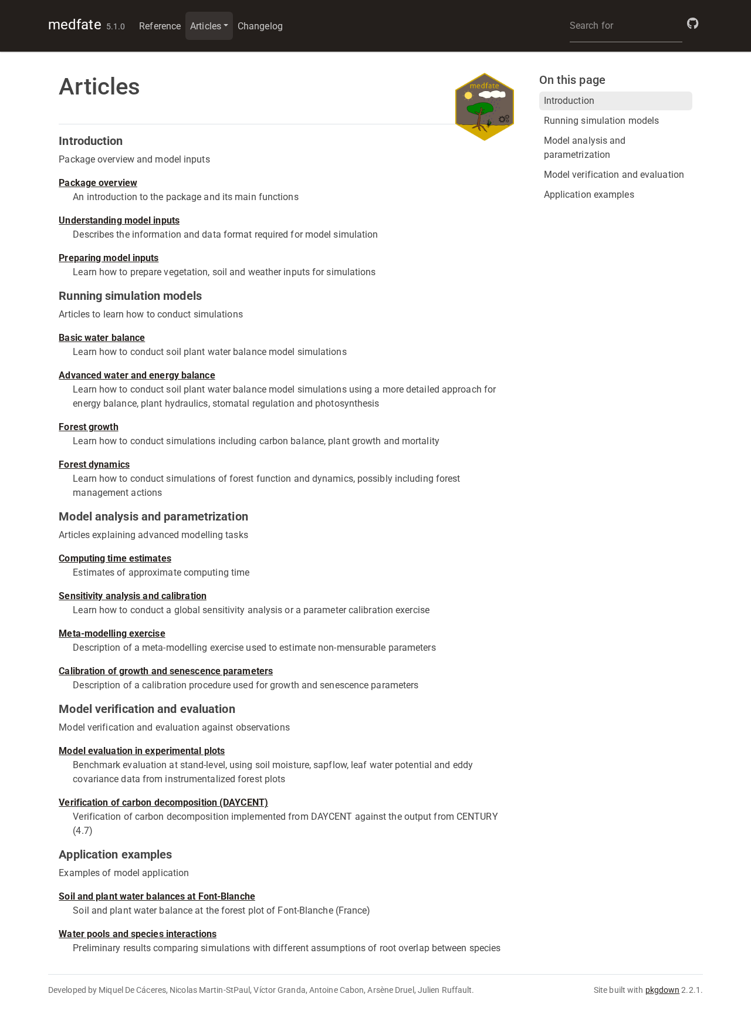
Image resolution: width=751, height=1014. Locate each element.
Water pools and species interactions (137, 933)
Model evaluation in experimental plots (142, 750)
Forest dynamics (94, 464)
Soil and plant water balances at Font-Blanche (157, 896)
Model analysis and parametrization (585, 147)
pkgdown (662, 990)
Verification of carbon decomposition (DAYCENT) (163, 802)
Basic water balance (102, 337)
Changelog (260, 26)
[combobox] (626, 25)
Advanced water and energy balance (137, 375)
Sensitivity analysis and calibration (133, 595)
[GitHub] (692, 23)
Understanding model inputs (119, 220)
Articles (205, 26)
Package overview (98, 182)
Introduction (569, 100)
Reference (160, 26)
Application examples (589, 194)
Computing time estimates (115, 558)
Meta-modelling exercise (112, 633)
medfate (75, 24)
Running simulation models (601, 120)
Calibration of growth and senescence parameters (166, 671)
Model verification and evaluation (614, 174)
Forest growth (88, 426)
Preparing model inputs (108, 257)
